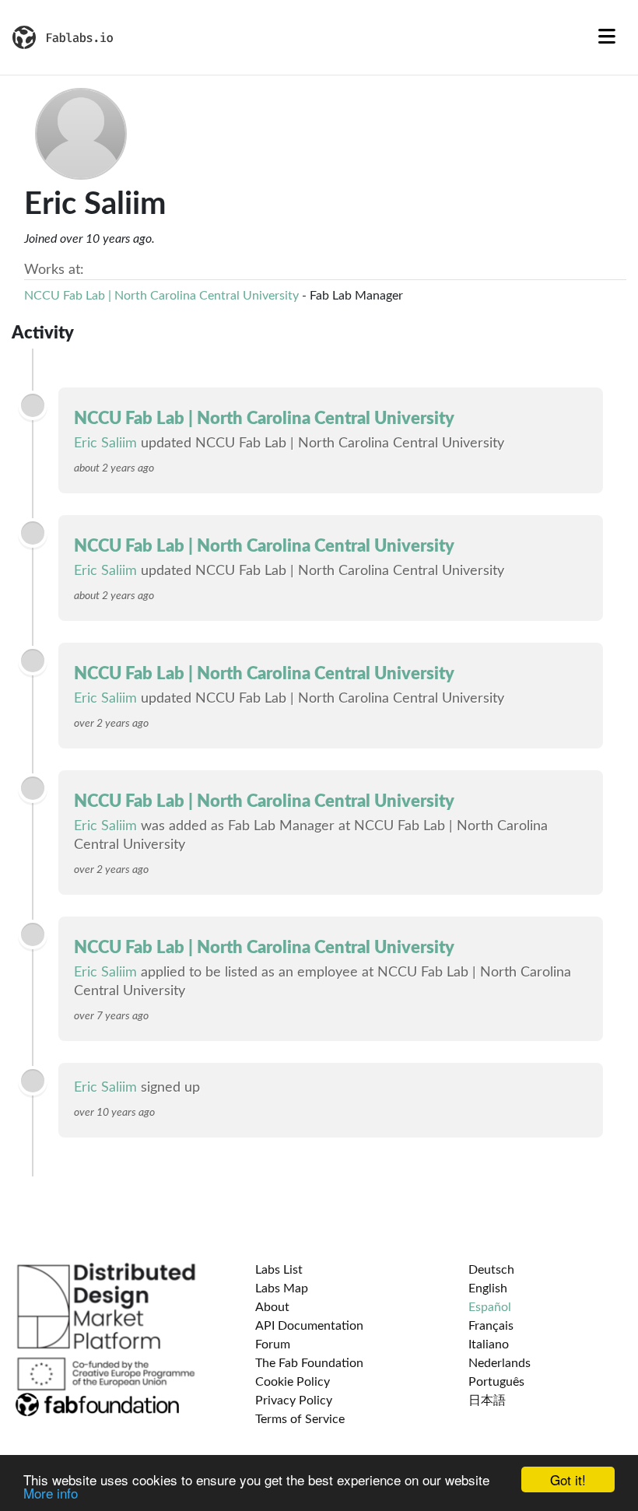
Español (489, 1307)
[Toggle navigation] (607, 37)
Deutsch (491, 1270)
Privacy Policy (293, 1400)
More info (50, 1492)
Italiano (488, 1344)
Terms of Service (300, 1419)
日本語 (487, 1400)
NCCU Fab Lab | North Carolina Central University (161, 295)
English (487, 1288)
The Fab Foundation (309, 1363)
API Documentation (309, 1326)
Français (491, 1326)
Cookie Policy (292, 1382)
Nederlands (499, 1363)
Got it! (568, 1479)
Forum (272, 1344)
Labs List (279, 1270)
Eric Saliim (105, 443)
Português (496, 1382)
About (272, 1307)
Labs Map (281, 1288)
